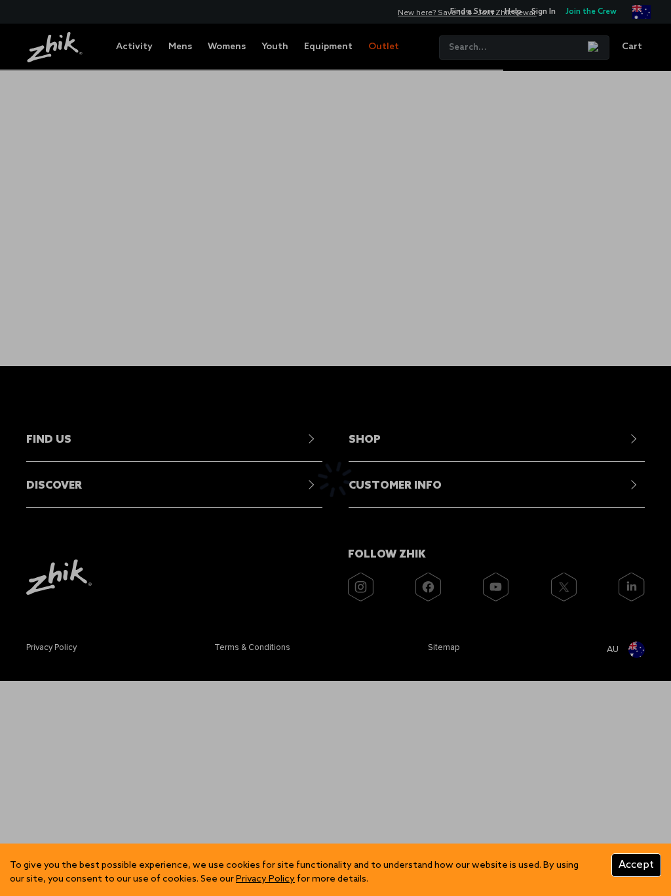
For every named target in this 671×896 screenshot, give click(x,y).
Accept (636, 865)
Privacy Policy (265, 879)
